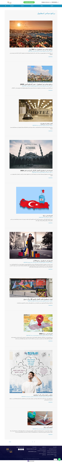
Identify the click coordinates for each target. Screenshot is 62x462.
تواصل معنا (11, 5)
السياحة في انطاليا (39, 335)
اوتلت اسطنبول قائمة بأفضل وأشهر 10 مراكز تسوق (37, 299)
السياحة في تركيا (39, 51)
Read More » (50, 56)
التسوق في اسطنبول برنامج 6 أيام (42, 261)
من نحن (22, 5)
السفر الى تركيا (48, 427)
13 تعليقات (50, 172)
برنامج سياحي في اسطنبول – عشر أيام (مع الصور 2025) (36, 84)
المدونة (32, 5)
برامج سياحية (35, 51)
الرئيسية (52, 5)
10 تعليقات (50, 217)
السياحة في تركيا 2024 (45, 334)
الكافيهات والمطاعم (34, 86)
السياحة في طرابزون (33, 396)
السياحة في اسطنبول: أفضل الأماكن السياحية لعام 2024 (36, 170)
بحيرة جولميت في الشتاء (42, 449)
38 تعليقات (50, 335)
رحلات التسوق (30, 262)
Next (9, 441)
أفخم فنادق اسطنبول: (46, 124)
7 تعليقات (51, 396)
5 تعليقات (51, 86)
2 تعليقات (51, 51)
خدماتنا (42, 5)
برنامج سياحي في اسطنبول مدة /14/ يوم (40, 49)
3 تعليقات (51, 125)
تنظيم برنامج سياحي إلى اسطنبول (42, 395)
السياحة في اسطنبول (46, 51)
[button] (5, 6)
